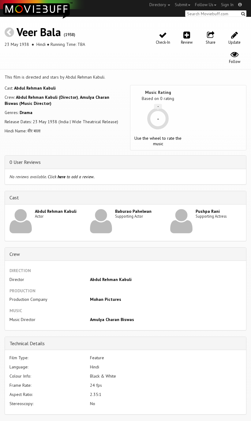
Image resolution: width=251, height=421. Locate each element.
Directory (158, 4)
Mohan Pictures (105, 299)
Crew (14, 254)
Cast (14, 197)
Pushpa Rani (208, 211)
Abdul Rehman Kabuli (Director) (47, 97)
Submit (181, 4)
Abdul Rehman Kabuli (35, 88)
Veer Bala (39, 32)
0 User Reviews (25, 162)
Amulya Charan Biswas (112, 319)
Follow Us (204, 4)
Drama (26, 112)
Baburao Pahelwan (133, 211)
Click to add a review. (71, 176)
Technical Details (27, 343)
